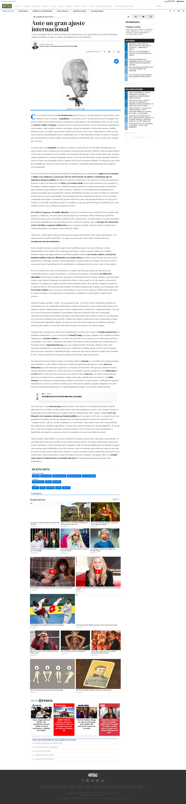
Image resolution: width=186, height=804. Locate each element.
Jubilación (66, 488)
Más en (34, 700)
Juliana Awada (97, 11)
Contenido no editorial (123, 6)
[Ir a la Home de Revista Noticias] (7, 6)
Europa (48, 482)
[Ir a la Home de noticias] (93, 775)
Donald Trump (46, 476)
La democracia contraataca (43, 755)
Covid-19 (35, 488)
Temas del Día (8, 11)
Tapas (91, 6)
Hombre (79, 787)
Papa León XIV (63, 11)
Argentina (56, 482)
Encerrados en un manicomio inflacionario (62, 397)
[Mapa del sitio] (102, 780)
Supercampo (106, 787)
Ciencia (61, 6)
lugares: (35, 479)
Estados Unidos (38, 482)
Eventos (77, 6)
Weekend (87, 787)
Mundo (45, 6)
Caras (54, 787)
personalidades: (38, 473)
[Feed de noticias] (183, 11)
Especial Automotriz (104, 6)
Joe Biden (36, 476)
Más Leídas (130, 40)
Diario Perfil (45, 787)
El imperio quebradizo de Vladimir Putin (48, 743)
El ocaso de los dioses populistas (46, 747)
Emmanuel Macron (59, 476)
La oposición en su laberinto (44, 759)
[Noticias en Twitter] (178, 11)
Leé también (47, 394)
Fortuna (71, 787)
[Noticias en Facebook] (174, 11)
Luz (120, 787)
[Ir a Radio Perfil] (170, 1)
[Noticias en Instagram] (170, 11)
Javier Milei (23, 11)
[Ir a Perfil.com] (180, 1)
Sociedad (26, 6)
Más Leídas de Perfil (134, 89)
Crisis (43, 488)
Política (18, 6)
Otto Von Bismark (89, 476)
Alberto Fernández (74, 476)
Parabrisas (96, 787)
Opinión (69, 6)
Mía (126, 787)
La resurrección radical (42, 751)
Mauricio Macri (80, 11)
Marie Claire (62, 787)
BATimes (141, 787)
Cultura (53, 6)
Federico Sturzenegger (43, 11)
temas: (34, 485)
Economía (36, 6)
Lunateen (133, 787)
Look (114, 787)
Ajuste (58, 488)
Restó (84, 6)
